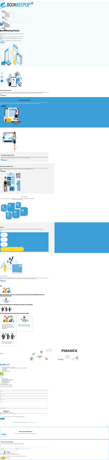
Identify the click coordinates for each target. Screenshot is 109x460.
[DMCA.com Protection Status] (1, 375)
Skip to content (2, 0)
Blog (5, 18)
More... (1, 94)
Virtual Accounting (7, 16)
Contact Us (6, 19)
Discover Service (2, 42)
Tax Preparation (7, 15)
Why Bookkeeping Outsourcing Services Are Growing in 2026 (14, 313)
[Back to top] (107, 426)
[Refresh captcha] (12, 412)
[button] (12, 8)
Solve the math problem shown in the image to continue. (8, 413)
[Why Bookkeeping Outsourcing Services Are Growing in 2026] (8, 335)
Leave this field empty (3, 407)
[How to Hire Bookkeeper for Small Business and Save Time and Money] (24, 318)
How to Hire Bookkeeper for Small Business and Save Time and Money (16, 304)
